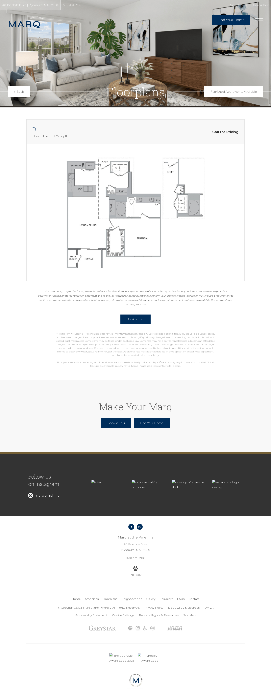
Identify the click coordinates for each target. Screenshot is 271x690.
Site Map (189, 615)
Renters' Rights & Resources (159, 615)
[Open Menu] (259, 20)
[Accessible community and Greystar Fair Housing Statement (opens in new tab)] (145, 629)
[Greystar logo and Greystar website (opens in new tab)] (102, 630)
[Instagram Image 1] (107, 482)
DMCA (208, 607)
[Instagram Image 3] (188, 485)
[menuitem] (76, 599)
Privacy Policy (153, 607)
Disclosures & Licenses (184, 607)
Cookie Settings (123, 615)
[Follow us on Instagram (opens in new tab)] (140, 527)
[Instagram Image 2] (148, 485)
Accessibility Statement (91, 615)
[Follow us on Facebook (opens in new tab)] (131, 527)
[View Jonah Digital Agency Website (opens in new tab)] (174, 629)
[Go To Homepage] (27, 24)
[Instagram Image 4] (228, 485)
